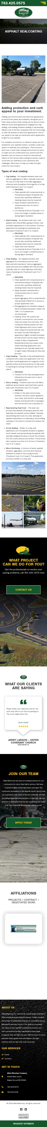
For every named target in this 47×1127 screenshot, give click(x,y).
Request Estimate (23, 1123)
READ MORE (23, 722)
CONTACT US (23, 589)
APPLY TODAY (23, 822)
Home (7, 1054)
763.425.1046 (12, 1092)
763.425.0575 (13, 3)
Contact (8, 1059)
